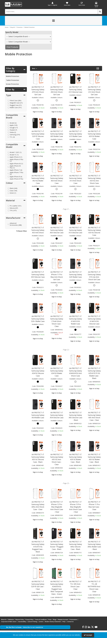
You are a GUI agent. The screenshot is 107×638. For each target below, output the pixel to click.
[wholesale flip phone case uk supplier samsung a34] (57, 360)
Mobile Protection (12, 76)
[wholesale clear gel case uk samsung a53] (38, 219)
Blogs (54, 619)
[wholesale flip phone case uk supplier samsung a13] (75, 123)
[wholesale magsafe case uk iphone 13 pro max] (75, 493)
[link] (83, 627)
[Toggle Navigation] (53, 20)
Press (50, 619)
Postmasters (73, 619)
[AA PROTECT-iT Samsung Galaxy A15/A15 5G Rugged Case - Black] (38, 533)
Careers (41, 621)
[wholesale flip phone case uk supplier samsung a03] (57, 123)
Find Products (12, 47)
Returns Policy (19, 619)
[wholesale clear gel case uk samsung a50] (57, 79)
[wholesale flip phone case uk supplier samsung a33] (94, 123)
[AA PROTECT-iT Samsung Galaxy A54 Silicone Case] (57, 404)
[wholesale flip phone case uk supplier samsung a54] (38, 404)
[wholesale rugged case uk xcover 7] (57, 533)
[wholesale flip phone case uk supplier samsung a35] (75, 446)
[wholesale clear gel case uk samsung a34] (75, 360)
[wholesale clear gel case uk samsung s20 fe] (38, 573)
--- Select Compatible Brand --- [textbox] (18, 36)
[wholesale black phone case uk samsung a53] (38, 264)
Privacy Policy (29, 619)
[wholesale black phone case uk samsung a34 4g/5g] (38, 360)
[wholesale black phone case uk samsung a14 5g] (94, 308)
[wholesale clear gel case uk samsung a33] (94, 167)
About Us (3, 619)
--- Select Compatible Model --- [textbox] (18, 42)
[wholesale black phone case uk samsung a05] (75, 404)
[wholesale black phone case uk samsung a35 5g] (38, 446)
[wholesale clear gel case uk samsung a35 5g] (57, 446)
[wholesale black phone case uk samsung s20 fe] (38, 123)
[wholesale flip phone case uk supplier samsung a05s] (94, 533)
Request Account (63, 619)
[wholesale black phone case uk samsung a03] (57, 219)
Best (34, 68)
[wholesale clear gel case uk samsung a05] (94, 404)
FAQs (64, 621)
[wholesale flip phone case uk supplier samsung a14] (75, 308)
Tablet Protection (12, 80)
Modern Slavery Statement (53, 621)
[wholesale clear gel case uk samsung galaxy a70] (38, 79)
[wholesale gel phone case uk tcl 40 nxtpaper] (94, 573)
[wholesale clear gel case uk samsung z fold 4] (57, 308)
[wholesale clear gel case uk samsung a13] (75, 167)
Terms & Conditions (41, 619)
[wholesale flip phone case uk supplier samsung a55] (94, 446)
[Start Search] (100, 11)
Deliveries (11, 619)
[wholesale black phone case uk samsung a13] (75, 219)
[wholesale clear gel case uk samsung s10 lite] (94, 264)
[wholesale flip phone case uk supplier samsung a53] (38, 167)
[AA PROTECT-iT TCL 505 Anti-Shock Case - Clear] (75, 573)
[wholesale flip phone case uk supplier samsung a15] (94, 360)
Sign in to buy (38, 112)
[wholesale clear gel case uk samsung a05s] (38, 493)
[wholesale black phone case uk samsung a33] (94, 219)
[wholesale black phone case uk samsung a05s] (75, 533)
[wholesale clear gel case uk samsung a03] (57, 167)
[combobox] (28, 36)
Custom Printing (32, 621)
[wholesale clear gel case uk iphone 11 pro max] (57, 264)
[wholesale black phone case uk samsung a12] (75, 79)
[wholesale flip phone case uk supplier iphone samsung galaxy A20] (75, 264)
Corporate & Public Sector (9, 621)
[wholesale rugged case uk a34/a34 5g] (57, 573)
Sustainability (22, 621)
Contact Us (70, 621)
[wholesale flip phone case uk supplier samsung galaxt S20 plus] (38, 308)
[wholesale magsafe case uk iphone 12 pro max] (57, 493)
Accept (89, 635)
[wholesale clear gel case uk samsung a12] (94, 79)
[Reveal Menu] (53, 21)
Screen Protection (12, 84)
